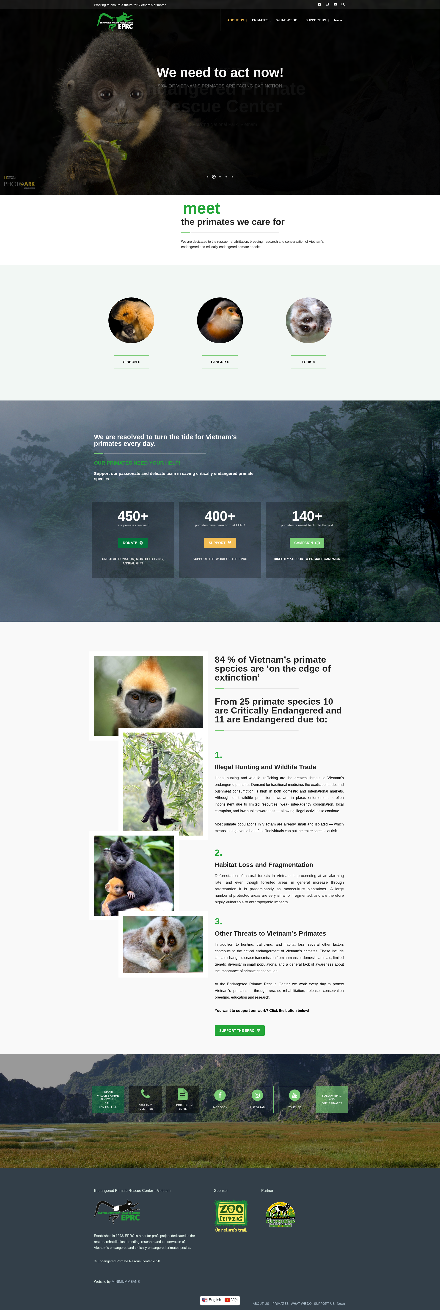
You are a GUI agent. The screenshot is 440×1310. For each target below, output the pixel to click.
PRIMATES (260, 20)
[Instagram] (326, 4)
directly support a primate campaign (307, 559)
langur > (220, 362)
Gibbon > (131, 362)
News (338, 20)
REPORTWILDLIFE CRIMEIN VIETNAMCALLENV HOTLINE (108, 1099)
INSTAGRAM (257, 1107)
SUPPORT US (315, 20)
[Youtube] (294, 1095)
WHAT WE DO (286, 20)
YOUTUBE (294, 1107)
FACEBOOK (220, 1107)
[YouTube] (334, 4)
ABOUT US (235, 20)
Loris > (308, 362)
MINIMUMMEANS (126, 1281)
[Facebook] (319, 4)
